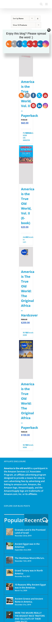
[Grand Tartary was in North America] (9, 572)
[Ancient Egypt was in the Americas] (9, 545)
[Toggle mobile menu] (46, 4)
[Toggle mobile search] (41, 4)
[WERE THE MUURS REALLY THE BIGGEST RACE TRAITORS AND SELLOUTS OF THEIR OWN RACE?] (9, 614)
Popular (14, 520)
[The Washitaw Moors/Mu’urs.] (9, 560)
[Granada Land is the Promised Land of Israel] (9, 531)
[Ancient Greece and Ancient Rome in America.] (9, 600)
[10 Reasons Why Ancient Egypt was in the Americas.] (9, 586)
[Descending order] (37, 18)
